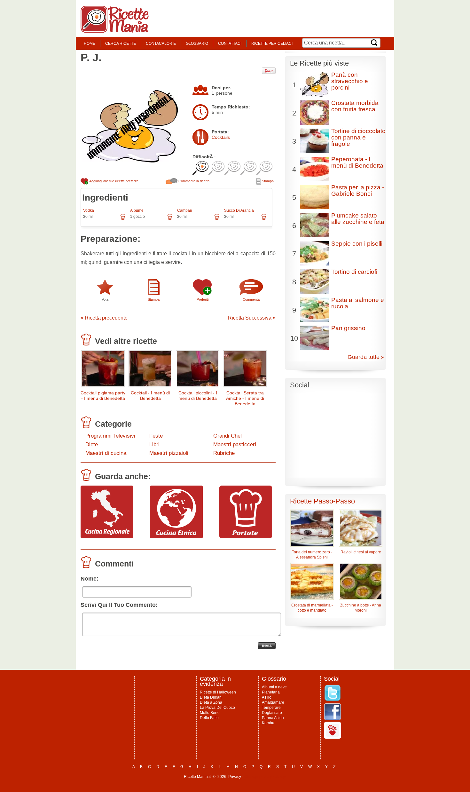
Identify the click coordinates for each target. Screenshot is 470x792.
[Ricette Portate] (245, 536)
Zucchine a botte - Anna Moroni (360, 608)
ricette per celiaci (272, 43)
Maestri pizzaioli (168, 453)
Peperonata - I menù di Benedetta (357, 162)
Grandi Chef (227, 436)
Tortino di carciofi (354, 271)
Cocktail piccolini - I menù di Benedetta (197, 395)
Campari (184, 210)
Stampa (267, 181)
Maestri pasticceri (234, 444)
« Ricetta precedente (104, 318)
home (89, 43)
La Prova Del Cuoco (217, 707)
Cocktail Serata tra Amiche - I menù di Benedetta (245, 398)
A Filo (266, 697)
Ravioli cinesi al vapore (361, 552)
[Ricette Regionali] (107, 536)
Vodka (88, 210)
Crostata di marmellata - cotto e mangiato (312, 608)
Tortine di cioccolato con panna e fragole (358, 137)
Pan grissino (348, 328)
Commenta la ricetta (193, 181)
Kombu (268, 723)
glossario (197, 43)
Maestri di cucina (105, 453)
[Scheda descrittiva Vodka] (123, 219)
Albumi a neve (274, 687)
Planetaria (271, 692)
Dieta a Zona (211, 702)
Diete (91, 444)
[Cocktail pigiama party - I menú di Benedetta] (103, 370)
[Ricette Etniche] (176, 536)
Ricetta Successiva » (252, 318)
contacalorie (161, 43)
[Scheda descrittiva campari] (217, 219)
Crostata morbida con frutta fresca (355, 106)
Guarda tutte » (366, 357)
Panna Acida (273, 718)
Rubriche (224, 453)
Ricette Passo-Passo (322, 501)
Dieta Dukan (211, 697)
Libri (154, 444)
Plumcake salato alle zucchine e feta (357, 218)
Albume (137, 210)
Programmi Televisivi (110, 436)
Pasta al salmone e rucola (357, 303)
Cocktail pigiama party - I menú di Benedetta (103, 395)
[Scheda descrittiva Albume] (170, 219)
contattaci (229, 43)
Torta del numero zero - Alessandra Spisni (312, 554)
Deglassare (272, 712)
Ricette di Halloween (218, 692)
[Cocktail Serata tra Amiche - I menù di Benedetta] (245, 370)
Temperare (271, 707)
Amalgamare (273, 702)
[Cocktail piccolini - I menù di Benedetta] (197, 370)
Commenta (251, 299)
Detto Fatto (209, 718)
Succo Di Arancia (239, 210)
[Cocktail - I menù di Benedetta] (150, 370)
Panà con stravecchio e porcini (349, 81)
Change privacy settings (265, 776)
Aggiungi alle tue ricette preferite (113, 181)
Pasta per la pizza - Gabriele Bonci (357, 190)
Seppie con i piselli (356, 243)
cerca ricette (120, 43)
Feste (156, 436)
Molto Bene (210, 712)
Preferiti (202, 299)
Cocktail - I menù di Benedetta (150, 395)
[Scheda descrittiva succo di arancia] (264, 219)
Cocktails (221, 137)
